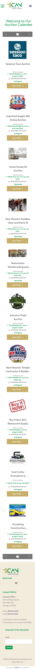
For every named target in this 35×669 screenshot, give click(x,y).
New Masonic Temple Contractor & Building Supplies (18, 370)
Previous (5, 34)
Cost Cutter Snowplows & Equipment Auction (18, 474)
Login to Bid (16, 86)
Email (7, 637)
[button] (30, 6)
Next (30, 34)
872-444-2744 (13, 611)
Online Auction (18, 72)
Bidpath (17, 667)
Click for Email (12, 614)
